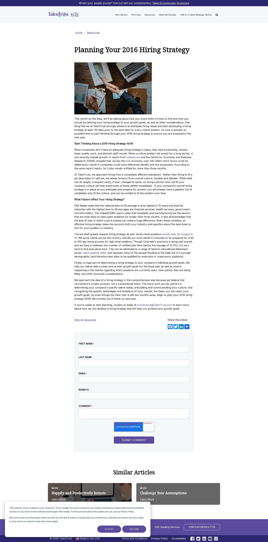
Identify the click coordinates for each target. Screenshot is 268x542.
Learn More (59, 499)
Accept (109, 529)
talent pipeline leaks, (95, 252)
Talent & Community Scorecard (170, 3)
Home (78, 32)
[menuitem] (217, 14)
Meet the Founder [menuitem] (167, 14)
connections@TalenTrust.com (154, 304)
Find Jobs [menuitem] (136, 14)
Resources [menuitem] (150, 14)
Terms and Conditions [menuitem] (134, 538)
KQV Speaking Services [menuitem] (167, 527)
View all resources (85, 319)
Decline (134, 529)
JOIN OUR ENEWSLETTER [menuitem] (202, 527)
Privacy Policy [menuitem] (159, 538)
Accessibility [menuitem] (179, 538)
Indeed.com (133, 157)
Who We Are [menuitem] (121, 14)
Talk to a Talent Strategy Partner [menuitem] (196, 14)
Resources (93, 32)
